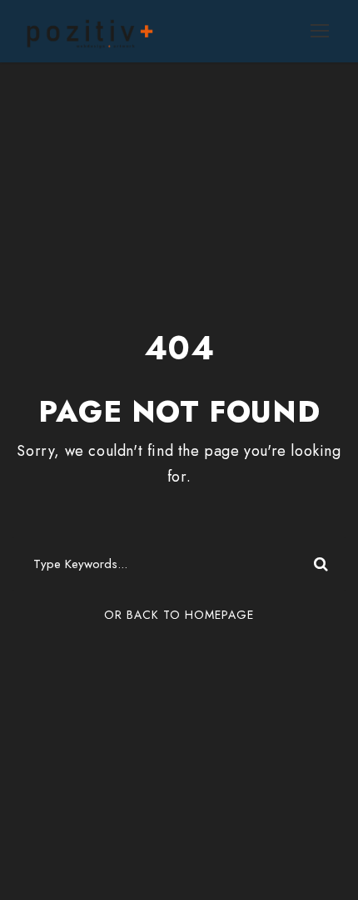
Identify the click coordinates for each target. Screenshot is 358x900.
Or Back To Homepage (179, 614)
